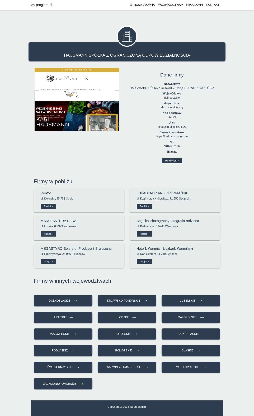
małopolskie (191, 317)
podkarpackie (191, 333)
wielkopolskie (191, 367)
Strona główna (142, 4)
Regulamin (194, 4)
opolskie (127, 333)
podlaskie (63, 350)
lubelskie (191, 300)
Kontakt (212, 4)
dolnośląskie (63, 300)
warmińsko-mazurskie (127, 367)
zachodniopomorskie (63, 383)
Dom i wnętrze (172, 161)
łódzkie (127, 317)
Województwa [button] (169, 4)
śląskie (191, 350)
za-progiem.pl (41, 5)
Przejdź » (48, 206)
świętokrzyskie (63, 367)
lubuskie (63, 317)
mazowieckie (63, 333)
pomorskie (127, 350)
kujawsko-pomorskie (127, 300)
